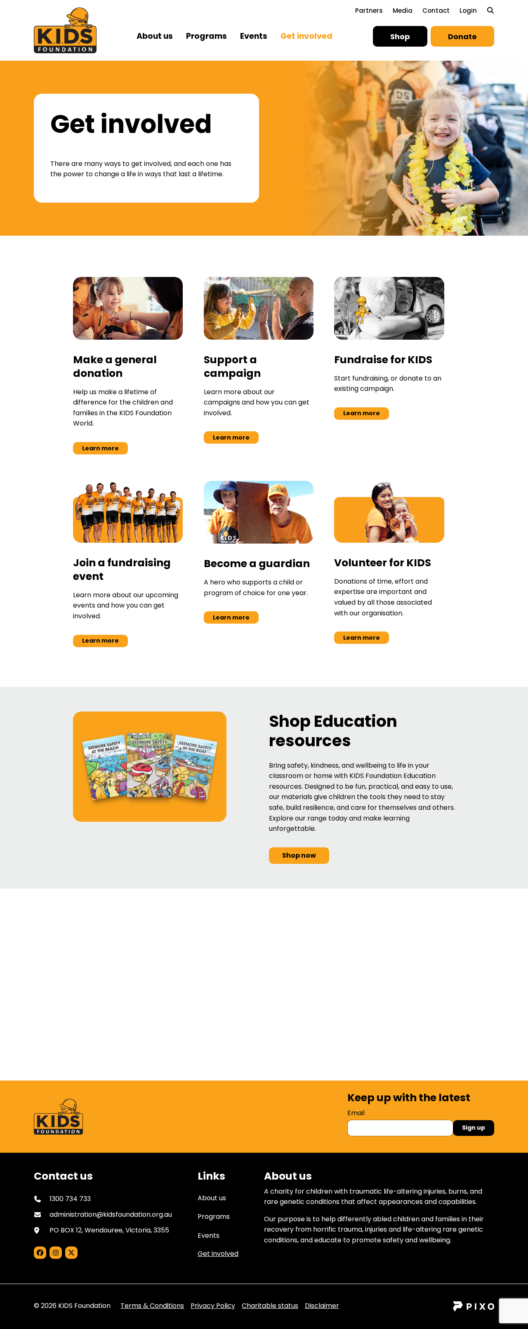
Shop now (299, 855)
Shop (400, 36)
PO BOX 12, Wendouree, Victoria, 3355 (109, 1230)
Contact (436, 10)
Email (356, 1113)
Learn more (100, 448)
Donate (462, 36)
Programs (206, 36)
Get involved (306, 36)
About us (155, 36)
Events (253, 36)
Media (402, 10)
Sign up (473, 1127)
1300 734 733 (221, 1014)
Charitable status (270, 1305)
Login (468, 10)
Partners (369, 10)
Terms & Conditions (152, 1305)
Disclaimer (322, 1305)
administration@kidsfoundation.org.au (111, 1214)
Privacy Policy (213, 1305)
